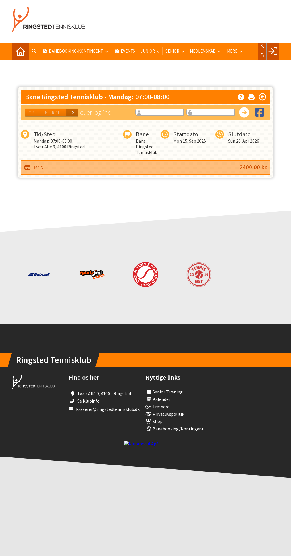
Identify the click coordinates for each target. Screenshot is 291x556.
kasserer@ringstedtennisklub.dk (108, 409)
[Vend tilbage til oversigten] (262, 97)
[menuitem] (20, 51)
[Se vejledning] (241, 95)
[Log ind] (272, 51)
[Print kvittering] (251, 95)
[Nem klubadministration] (141, 444)
